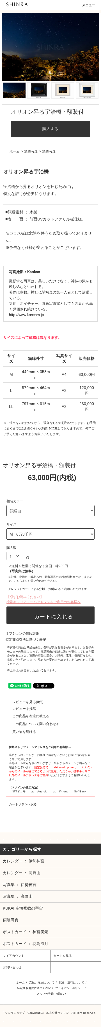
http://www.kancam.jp (26, 315)
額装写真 (31, 151)
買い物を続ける (24, 732)
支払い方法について (41, 982)
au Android (39, 791)
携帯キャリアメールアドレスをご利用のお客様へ (43, 602)
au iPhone (60, 791)
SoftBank (80, 791)
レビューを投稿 (24, 709)
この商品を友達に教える (30, 716)
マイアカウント (13, 955)
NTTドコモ (19, 791)
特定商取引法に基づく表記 (26, 640)
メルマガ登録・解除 (49, 993)
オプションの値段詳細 (22, 633)
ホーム (15, 151)
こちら (18, 580)
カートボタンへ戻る (23, 804)
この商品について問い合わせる (35, 724)
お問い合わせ (12, 967)
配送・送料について (71, 982)
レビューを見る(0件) (27, 702)
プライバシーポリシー (69, 988)
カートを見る (62, 955)
